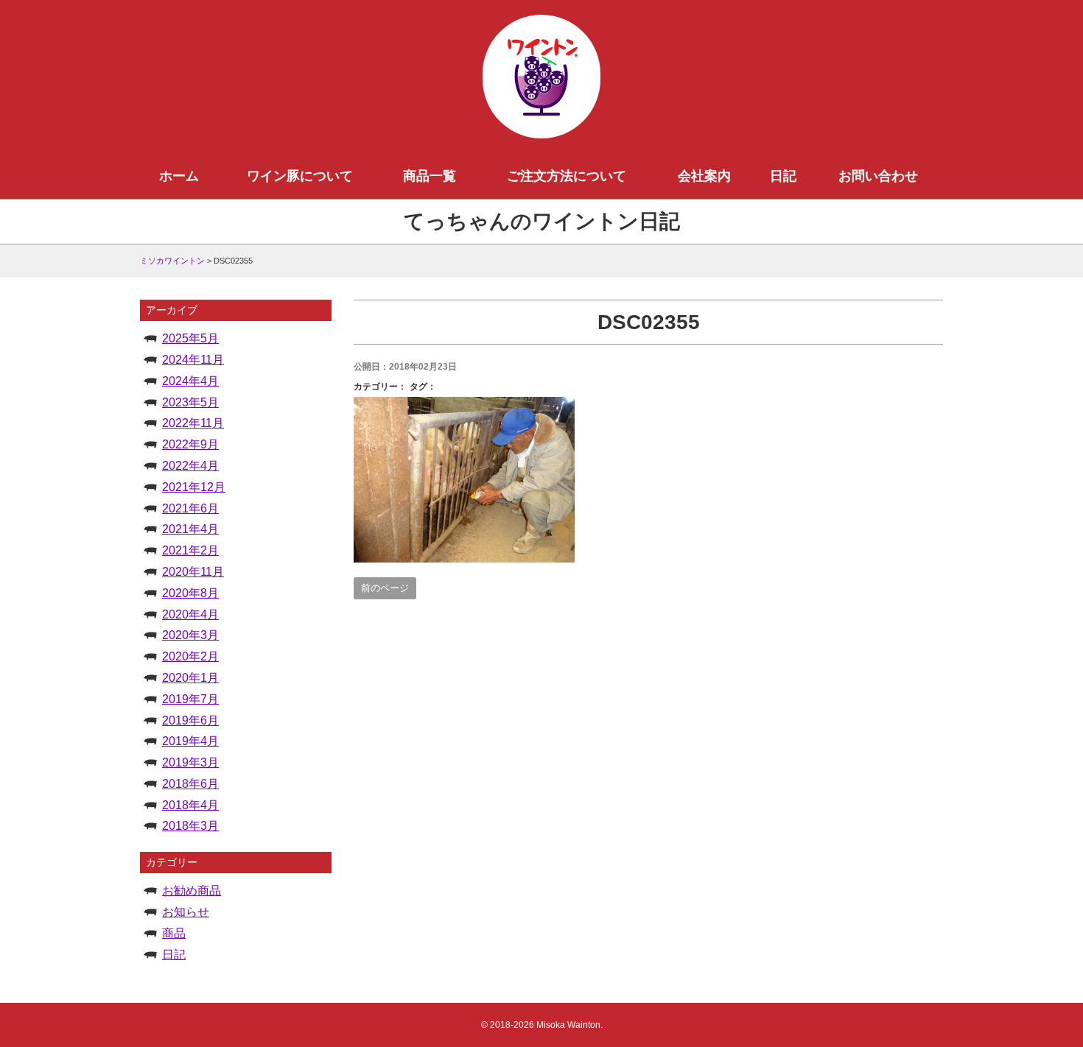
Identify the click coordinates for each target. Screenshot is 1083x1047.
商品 (174, 933)
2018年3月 (190, 825)
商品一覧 (429, 176)
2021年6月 (190, 508)
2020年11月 (193, 571)
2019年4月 (190, 741)
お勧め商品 (191, 890)
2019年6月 (190, 720)
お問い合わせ (878, 176)
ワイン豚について (300, 176)
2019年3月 (190, 762)
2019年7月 (190, 699)
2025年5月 (190, 338)
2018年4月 (190, 805)
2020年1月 (190, 677)
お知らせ (185, 912)
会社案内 (704, 176)
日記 (783, 176)
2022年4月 (190, 465)
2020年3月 (190, 635)
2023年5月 (190, 402)
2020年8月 (190, 593)
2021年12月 (193, 487)
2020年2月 (190, 656)
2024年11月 (193, 359)
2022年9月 (190, 444)
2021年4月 (190, 529)
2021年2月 (190, 550)
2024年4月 (190, 381)
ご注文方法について (566, 176)
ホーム (179, 176)
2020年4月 (190, 614)
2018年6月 (190, 784)
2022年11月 (193, 423)
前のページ (385, 587)
